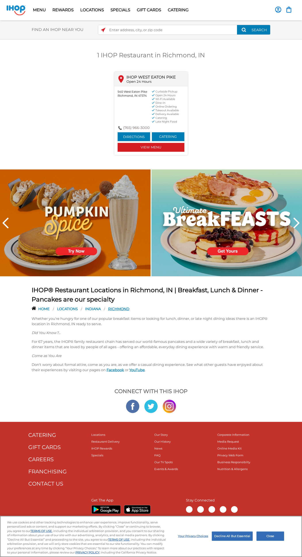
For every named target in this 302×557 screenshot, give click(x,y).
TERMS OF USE (41, 531)
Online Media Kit (229, 448)
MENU (39, 10)
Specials (97, 455)
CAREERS (41, 459)
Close (270, 536)
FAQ (157, 455)
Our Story (161, 434)
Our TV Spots (163, 462)
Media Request (228, 441)
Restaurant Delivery (105, 441)
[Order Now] (288, 9)
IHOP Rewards (101, 448)
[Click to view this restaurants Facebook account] (132, 406)
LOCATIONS (92, 10)
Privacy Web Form (230, 455)
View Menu (151, 147)
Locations (68, 309)
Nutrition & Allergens (232, 469)
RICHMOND (118, 309)
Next (296, 223)
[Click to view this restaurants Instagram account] (169, 406)
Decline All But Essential (232, 536)
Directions (134, 137)
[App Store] (137, 509)
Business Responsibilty (233, 462)
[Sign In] (278, 9)
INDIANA (93, 309)
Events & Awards (166, 469)
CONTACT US (45, 483)
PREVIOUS (5, 223)
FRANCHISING (47, 471)
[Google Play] (106, 509)
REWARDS (63, 10)
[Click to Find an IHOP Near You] (103, 30)
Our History (162, 441)
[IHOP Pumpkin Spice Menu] (75, 222)
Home (44, 309)
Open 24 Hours (138, 81)
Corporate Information (233, 434)
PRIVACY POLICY (87, 552)
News (158, 448)
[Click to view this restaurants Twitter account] (151, 406)
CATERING (178, 10)
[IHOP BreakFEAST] (226, 222)
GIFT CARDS (149, 10)
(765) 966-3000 (136, 128)
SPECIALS (120, 10)
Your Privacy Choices (193, 536)
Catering (168, 136)
